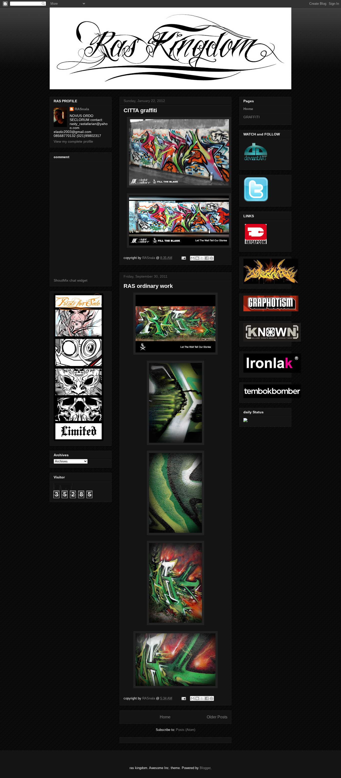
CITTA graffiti (140, 110)
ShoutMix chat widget (70, 280)
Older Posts (217, 717)
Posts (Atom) (185, 730)
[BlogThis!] (197, 258)
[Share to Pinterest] (211, 258)
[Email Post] (183, 258)
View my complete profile (73, 141)
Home (165, 717)
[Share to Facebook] (206, 258)
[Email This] (192, 258)
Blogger (205, 768)
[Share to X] (201, 258)
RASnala (82, 109)
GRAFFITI (251, 117)
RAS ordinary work (148, 286)
